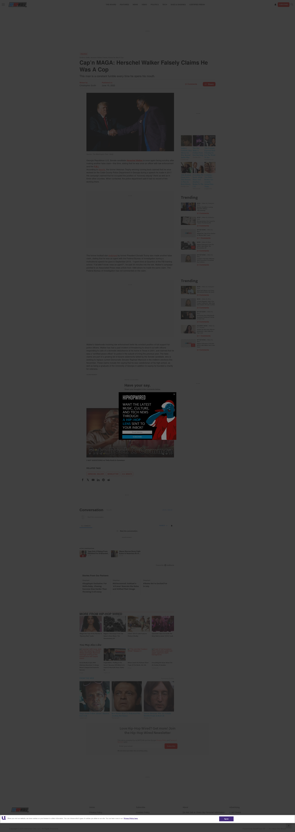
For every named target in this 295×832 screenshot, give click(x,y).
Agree (226, 819)
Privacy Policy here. (131, 818)
